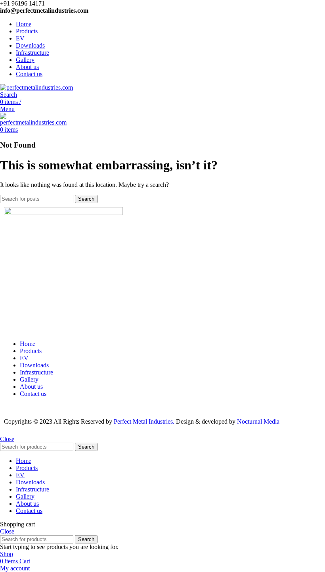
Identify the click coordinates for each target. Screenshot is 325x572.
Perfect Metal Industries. (144, 421)
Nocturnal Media (259, 421)
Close (7, 439)
